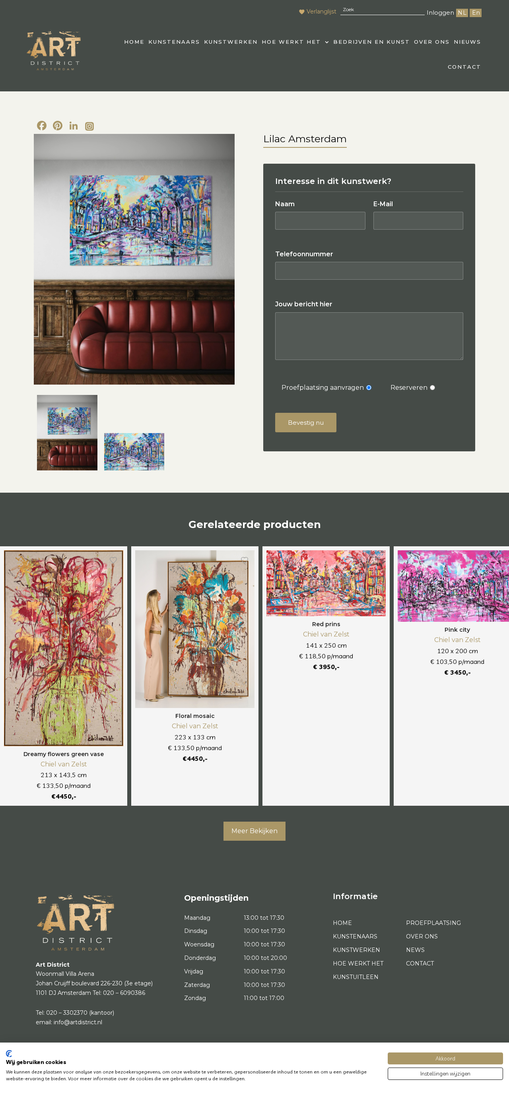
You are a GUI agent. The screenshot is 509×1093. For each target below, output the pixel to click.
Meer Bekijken (254, 831)
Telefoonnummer (304, 254)
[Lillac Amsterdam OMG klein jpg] (134, 259)
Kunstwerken (231, 42)
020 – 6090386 (124, 992)
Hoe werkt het (291, 42)
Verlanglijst (321, 11)
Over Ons (432, 42)
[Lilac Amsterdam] (134, 451)
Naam (285, 204)
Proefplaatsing (433, 923)
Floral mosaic (195, 716)
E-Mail (383, 204)
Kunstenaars (174, 42)
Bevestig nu (306, 422)
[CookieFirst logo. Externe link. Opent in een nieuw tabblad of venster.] (9, 1053)
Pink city (457, 629)
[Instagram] (89, 126)
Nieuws (467, 42)
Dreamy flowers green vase (63, 754)
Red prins (326, 624)
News (415, 950)
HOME (134, 42)
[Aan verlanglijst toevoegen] (113, 560)
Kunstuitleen (356, 977)
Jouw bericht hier (303, 304)
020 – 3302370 (66, 1012)
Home (342, 923)
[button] (295, 41)
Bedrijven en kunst (371, 42)
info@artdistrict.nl (78, 1022)
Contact (464, 67)
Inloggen (440, 12)
